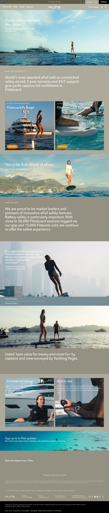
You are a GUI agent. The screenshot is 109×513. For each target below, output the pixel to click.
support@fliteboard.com (79, 497)
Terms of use (8, 510)
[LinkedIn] (97, 497)
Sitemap (71, 490)
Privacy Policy (16, 510)
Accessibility (33, 510)
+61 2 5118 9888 (27, 497)
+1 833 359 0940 (60, 497)
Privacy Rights (25, 510)
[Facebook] (92, 497)
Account (7, 490)
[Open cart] (105, 7)
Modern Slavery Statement (45, 510)
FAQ (12, 490)
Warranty (40, 490)
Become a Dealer (63, 490)
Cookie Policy (58, 510)
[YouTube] (95, 497)
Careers (22, 490)
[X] (103, 497)
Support (16, 490)
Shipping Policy (48, 490)
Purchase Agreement (31, 490)
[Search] (102, 7)
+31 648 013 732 (43, 497)
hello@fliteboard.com (78, 496)
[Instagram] (90, 497)
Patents (55, 490)
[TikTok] (100, 497)
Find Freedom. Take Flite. (54, 1)
